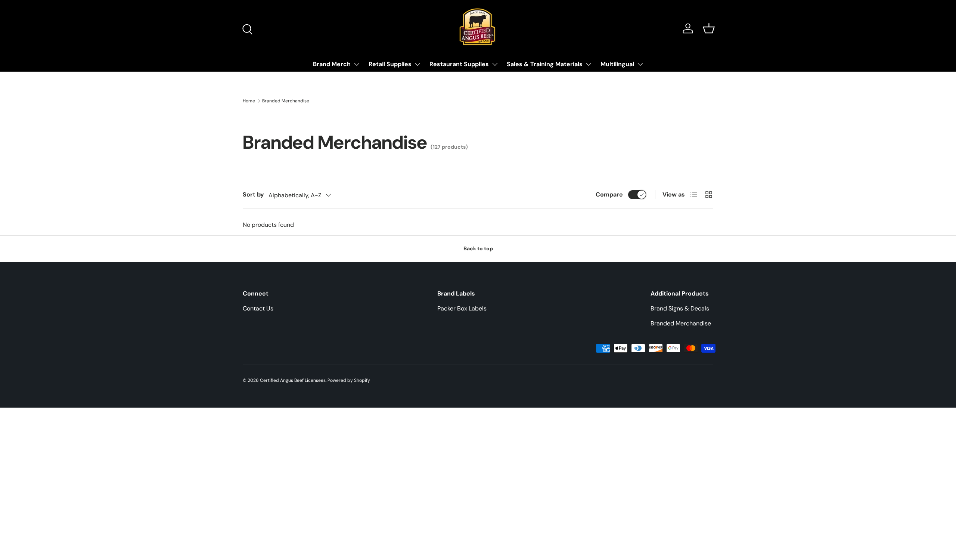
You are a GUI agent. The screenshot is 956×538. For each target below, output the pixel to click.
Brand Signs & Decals (680, 308)
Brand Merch (332, 64)
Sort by (253, 194)
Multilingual (617, 64)
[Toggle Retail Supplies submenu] (417, 64)
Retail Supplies (390, 64)
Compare (609, 194)
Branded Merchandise (285, 101)
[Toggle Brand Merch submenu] (356, 64)
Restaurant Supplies (459, 64)
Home (249, 101)
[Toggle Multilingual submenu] (640, 64)
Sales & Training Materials (545, 64)
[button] (709, 28)
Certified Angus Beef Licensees (293, 380)
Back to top (478, 248)
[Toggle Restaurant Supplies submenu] (494, 64)
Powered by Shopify (349, 380)
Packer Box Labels (462, 308)
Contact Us (258, 308)
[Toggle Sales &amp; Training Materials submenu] (588, 64)
